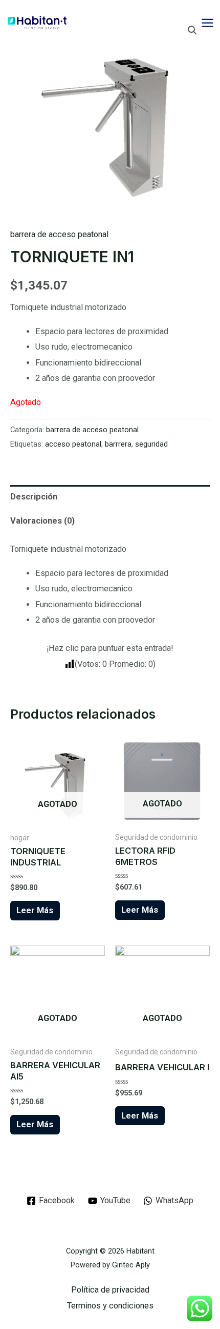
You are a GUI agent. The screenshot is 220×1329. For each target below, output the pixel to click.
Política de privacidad (110, 1290)
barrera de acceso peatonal (59, 234)
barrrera (118, 444)
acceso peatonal (73, 444)
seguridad (151, 444)
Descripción (33, 497)
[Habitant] (37, 22)
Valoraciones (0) (42, 521)
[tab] (110, 497)
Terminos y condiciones (110, 1306)
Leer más (34, 910)
